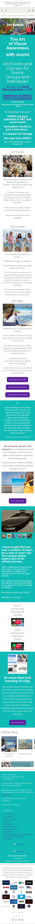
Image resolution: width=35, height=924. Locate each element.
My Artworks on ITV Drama (13, 837)
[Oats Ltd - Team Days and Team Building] (21, 901)
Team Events (8, 817)
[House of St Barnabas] (21, 887)
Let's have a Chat (17, 501)
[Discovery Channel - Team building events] (13, 887)
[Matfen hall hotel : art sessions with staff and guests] (29, 901)
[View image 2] (9, 536)
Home (3, 16)
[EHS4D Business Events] (6, 906)
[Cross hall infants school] (13, 897)
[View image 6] (29, 536)
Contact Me (7, 839)
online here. (5, 795)
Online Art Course (10, 819)
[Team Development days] (29, 887)
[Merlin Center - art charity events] (29, 897)
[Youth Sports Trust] (21, 897)
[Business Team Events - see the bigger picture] (29, 892)
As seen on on (17, 88)
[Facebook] (13, 920)
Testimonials (8, 832)
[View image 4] (19, 536)
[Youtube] (19, 920)
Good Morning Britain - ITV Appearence (18, 834)
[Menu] (2, 10)
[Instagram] (16, 920)
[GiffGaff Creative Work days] (29, 882)
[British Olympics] (13, 892)
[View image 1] (3, 536)
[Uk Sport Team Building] (13, 882)
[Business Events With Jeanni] (21, 906)
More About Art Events (17, 380)
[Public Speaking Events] (13, 901)
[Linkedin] (22, 920)
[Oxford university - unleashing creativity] (29, 906)
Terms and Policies (17, 916)
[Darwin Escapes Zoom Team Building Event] (6, 892)
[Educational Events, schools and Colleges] (21, 892)
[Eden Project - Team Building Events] (6, 887)
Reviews (6, 822)
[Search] (6, 10)
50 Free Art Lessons (10, 827)
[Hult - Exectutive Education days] (6, 897)
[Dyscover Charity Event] (6, 901)
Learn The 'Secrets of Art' (17, 387)
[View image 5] (24, 536)
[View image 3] (14, 536)
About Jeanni (12, 16)
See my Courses (17, 722)
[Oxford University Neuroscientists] (6, 882)
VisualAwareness (19, 912)
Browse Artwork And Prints (17, 395)
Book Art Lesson (9, 829)
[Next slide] (31, 746)
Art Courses (23, 16)
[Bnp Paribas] (21, 882)
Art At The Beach (9, 814)
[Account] (29, 10)
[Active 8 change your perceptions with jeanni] (13, 906)
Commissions (8, 824)
